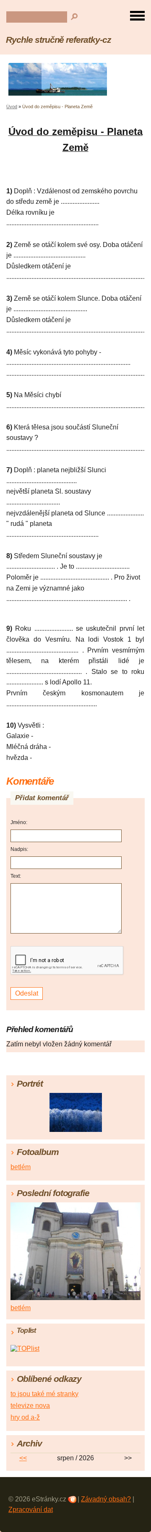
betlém (20, 1166)
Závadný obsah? (106, 1499)
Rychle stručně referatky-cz (58, 39)
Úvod (11, 106)
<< (23, 1458)
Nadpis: (19, 849)
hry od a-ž (25, 1417)
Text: (15, 876)
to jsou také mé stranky (44, 1393)
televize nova (30, 1405)
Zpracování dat (30, 1509)
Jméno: (18, 822)
